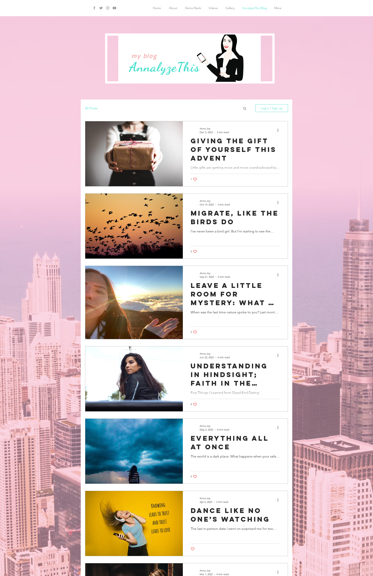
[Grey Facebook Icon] (94, 8)
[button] (245, 108)
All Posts (91, 108)
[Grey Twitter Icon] (101, 8)
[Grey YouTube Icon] (114, 8)
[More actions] (279, 130)
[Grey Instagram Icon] (108, 8)
